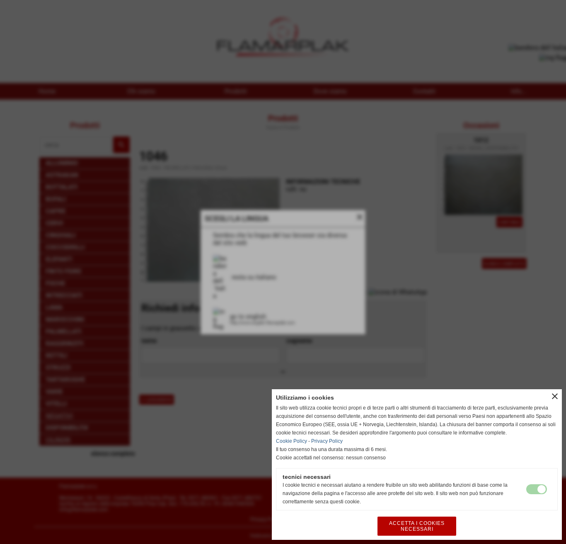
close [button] (555, 396)
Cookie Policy (291, 441)
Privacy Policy (327, 441)
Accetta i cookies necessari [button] (417, 526)
